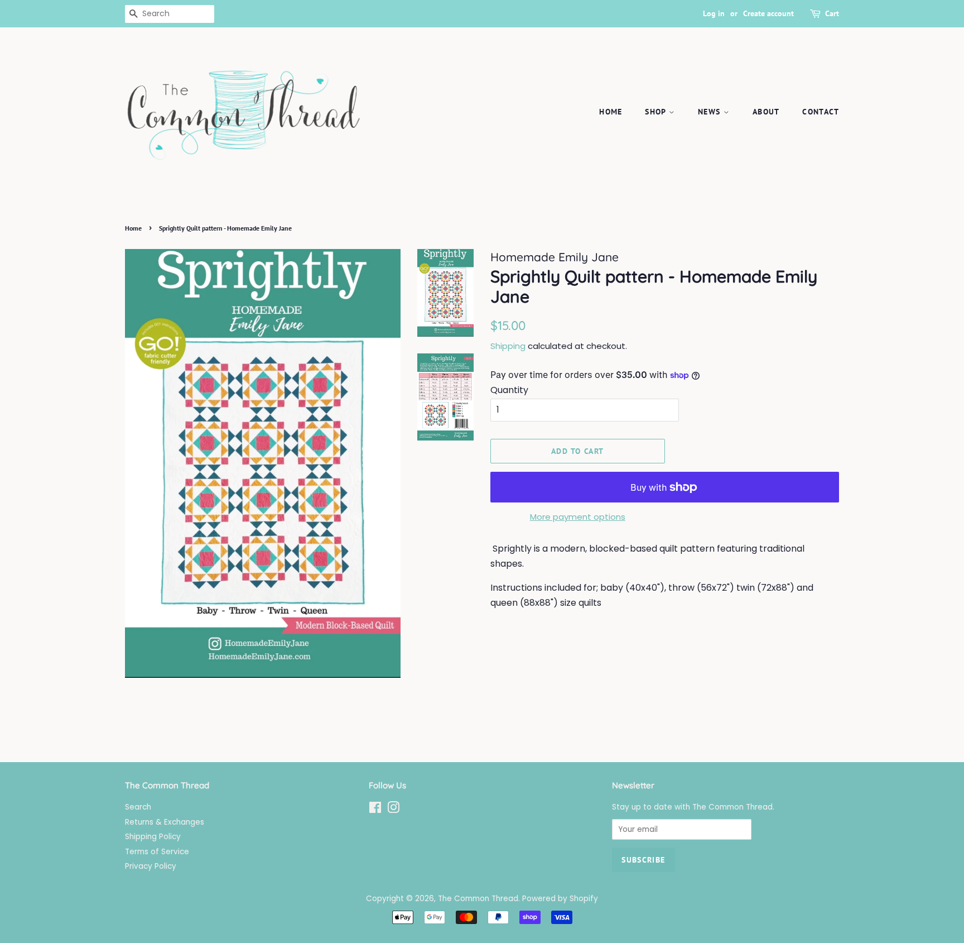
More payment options (577, 517)
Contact (820, 112)
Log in (714, 13)
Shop (657, 112)
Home (611, 112)
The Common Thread (478, 898)
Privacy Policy (150, 866)
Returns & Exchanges (164, 822)
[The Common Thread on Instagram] (393, 810)
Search (138, 807)
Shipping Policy (153, 836)
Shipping (508, 346)
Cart (832, 13)
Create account (768, 13)
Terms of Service (157, 851)
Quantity (509, 390)
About (766, 112)
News (711, 112)
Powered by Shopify (560, 898)
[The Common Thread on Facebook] (375, 810)
